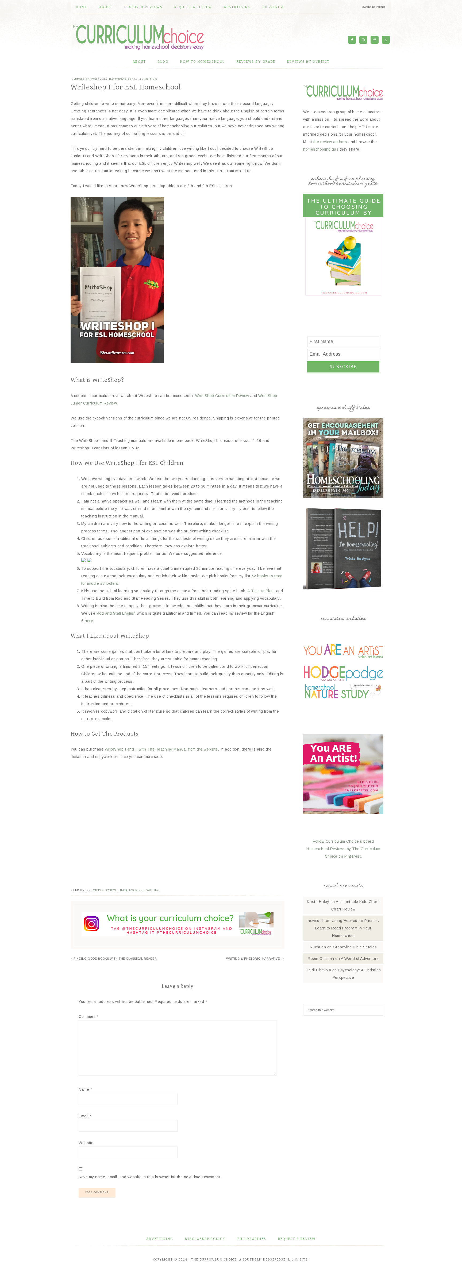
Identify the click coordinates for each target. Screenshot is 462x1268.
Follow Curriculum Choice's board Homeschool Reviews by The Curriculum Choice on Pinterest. (343, 848)
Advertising (159, 1239)
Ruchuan (318, 947)
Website (86, 1143)
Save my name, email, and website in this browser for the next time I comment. (150, 1177)
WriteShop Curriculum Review (222, 396)
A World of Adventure (360, 958)
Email (85, 1116)
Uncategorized (121, 79)
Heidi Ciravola (318, 970)
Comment (89, 1016)
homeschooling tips (320, 149)
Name (85, 1089)
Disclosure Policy (205, 1239)
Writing (150, 79)
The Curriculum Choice (137, 37)
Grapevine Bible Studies (355, 947)
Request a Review (297, 1239)
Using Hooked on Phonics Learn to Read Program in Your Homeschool (347, 928)
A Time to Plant (261, 591)
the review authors (330, 142)
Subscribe (343, 367)
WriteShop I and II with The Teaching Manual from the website (161, 749)
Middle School (86, 79)
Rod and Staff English (116, 613)
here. (89, 621)
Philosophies (251, 1239)
